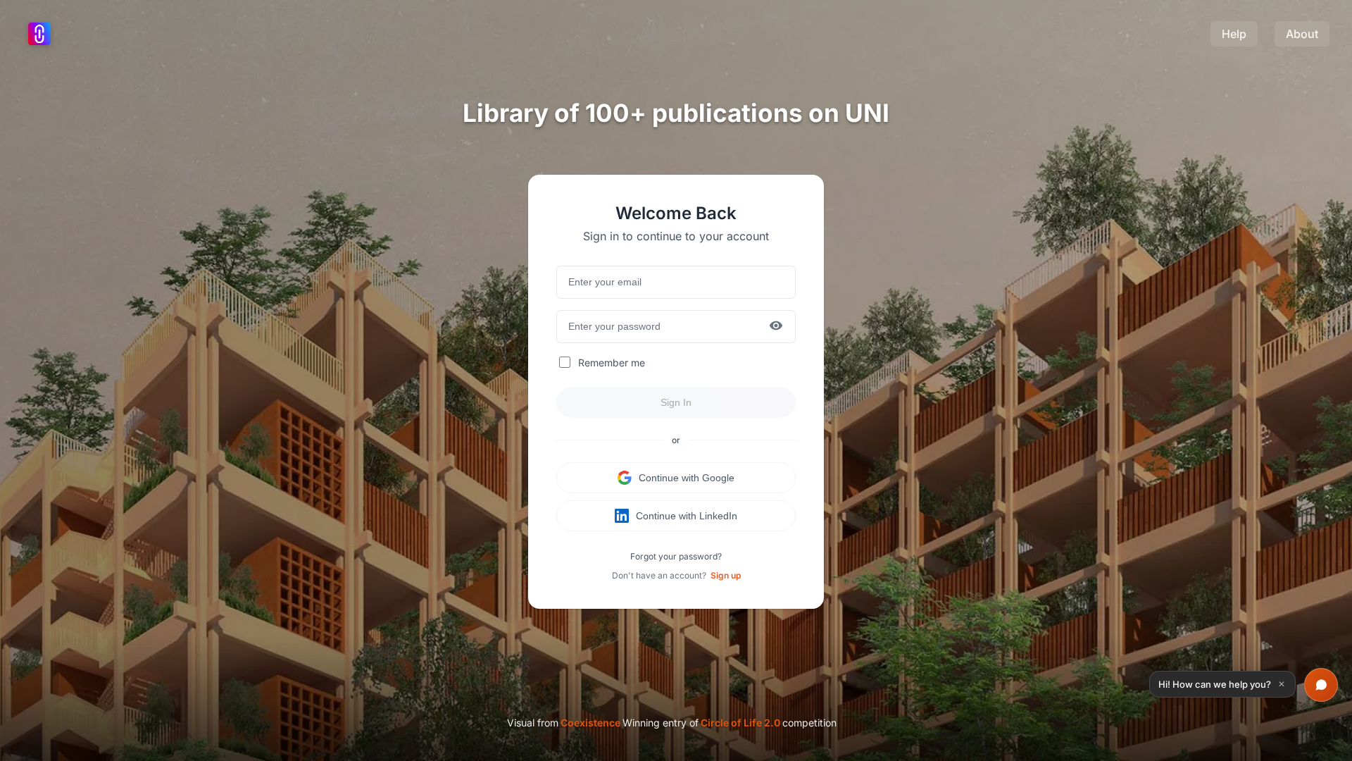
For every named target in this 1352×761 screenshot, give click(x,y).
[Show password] (776, 327)
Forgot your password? (676, 556)
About (1302, 34)
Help (1234, 34)
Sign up (726, 575)
